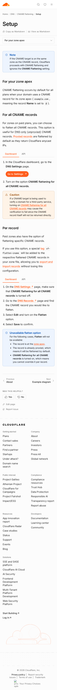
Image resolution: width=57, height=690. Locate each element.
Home (5, 14)
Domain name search (10, 465)
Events (6, 544)
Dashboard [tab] (11, 153)
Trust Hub (36, 487)
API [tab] (23, 153)
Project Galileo (11, 479)
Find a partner (10, 449)
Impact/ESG (9, 500)
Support (7, 539)
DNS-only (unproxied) (28, 132)
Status (6, 535)
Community (37, 527)
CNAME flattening (25, 14)
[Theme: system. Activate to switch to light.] (45, 4)
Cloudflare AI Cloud (14, 569)
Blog (5, 548)
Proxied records (22, 136)
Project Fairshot (12, 496)
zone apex (39, 344)
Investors (36, 445)
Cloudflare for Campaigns (11, 490)
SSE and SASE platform (11, 563)
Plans (6, 436)
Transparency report (42, 500)
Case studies (10, 530)
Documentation (39, 518)
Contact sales (10, 440)
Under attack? (10, 458)
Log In (6, 617)
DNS (12, 14)
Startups (7, 454)
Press (34, 449)
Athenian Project (12, 484)
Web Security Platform (10, 602)
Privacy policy (18, 674)
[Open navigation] (51, 4)
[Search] (38, 4)
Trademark (40, 677)
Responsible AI (39, 496)
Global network (39, 458)
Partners (7, 445)
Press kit (36, 454)
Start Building (10, 613)
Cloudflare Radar (12, 526)
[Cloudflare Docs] (6, 4)
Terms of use (25, 677)
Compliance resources (37, 481)
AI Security (9, 574)
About (34, 436)
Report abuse (38, 505)
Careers (35, 440)
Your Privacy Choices (29, 683)
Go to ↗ (17, 174)
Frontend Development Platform (10, 582)
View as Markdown (40, 31)
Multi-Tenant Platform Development (10, 593)
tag (42, 248)
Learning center (40, 522)
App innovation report (11, 520)
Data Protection (40, 491)
